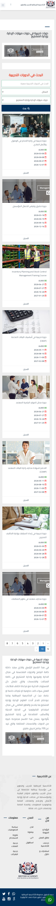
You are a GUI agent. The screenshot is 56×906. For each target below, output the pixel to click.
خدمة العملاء (15, 844)
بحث (25, 108)
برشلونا (30, 832)
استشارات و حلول (44, 852)
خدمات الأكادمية (45, 844)
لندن (31, 827)
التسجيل (26, 173)
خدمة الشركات (14, 852)
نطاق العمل (44, 837)
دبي (31, 837)
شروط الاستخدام (13, 836)
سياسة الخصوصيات (13, 828)
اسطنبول (29, 842)
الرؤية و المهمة (45, 831)
